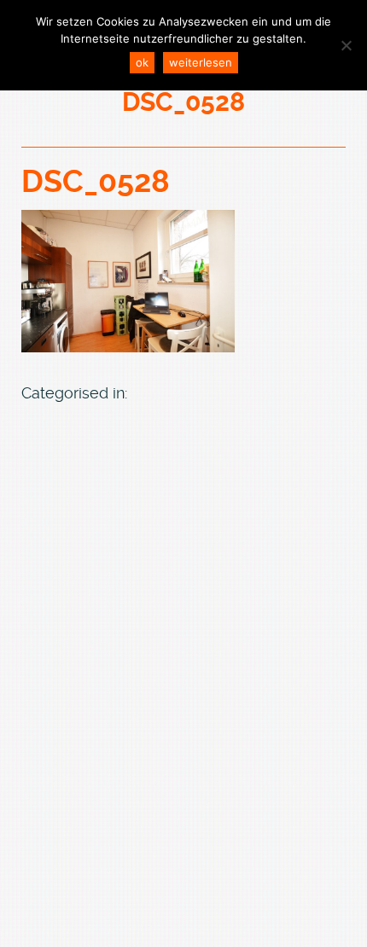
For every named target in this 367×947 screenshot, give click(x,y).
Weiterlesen (200, 62)
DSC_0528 (95, 182)
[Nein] (345, 45)
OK (142, 62)
